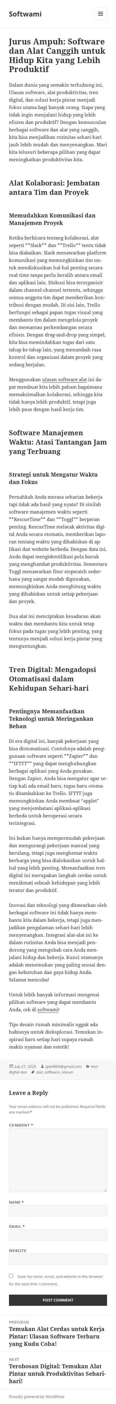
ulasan (67, 1072)
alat (39, 1072)
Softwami (25, 13)
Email (17, 1226)
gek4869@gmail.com (63, 1066)
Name (16, 1202)
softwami (47, 1009)
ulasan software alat (64, 379)
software (52, 1072)
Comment (21, 1125)
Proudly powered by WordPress (36, 1396)
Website (17, 1250)
